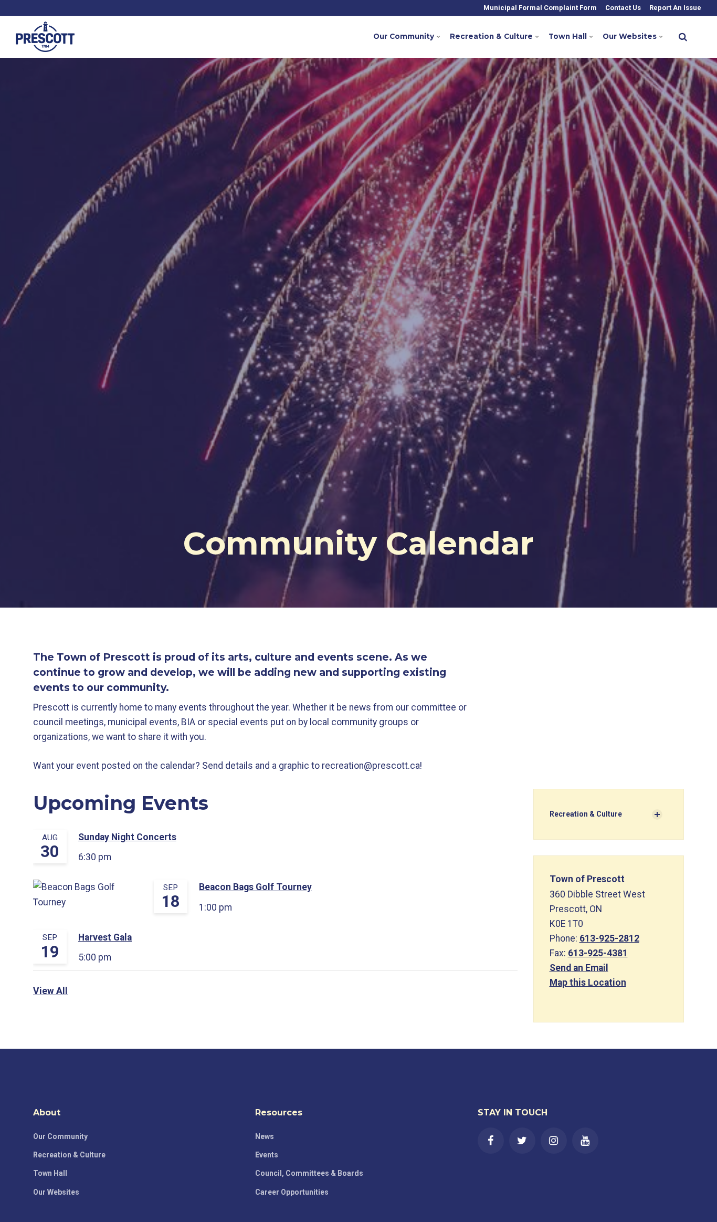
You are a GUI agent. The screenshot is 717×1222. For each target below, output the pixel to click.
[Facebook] (491, 1140)
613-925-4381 (598, 953)
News (264, 1136)
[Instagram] (554, 1140)
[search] (683, 37)
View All (50, 991)
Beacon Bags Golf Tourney (255, 887)
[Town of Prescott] (45, 37)
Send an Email (579, 968)
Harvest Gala (105, 937)
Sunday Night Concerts (127, 837)
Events (266, 1155)
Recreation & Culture (491, 36)
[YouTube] (585, 1140)
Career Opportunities (292, 1192)
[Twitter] (522, 1140)
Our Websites (630, 36)
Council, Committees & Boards (309, 1173)
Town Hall (568, 36)
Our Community (403, 36)
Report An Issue (674, 8)
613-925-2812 (609, 938)
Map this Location (588, 982)
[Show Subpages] (657, 814)
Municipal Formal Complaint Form (539, 8)
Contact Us (622, 8)
